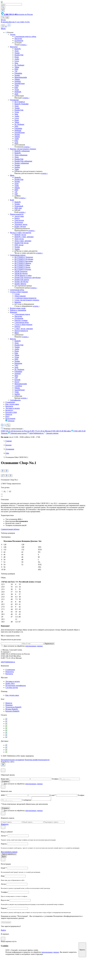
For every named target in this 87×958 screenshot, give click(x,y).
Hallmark (17, 92)
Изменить (4, 824)
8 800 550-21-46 (15, 431)
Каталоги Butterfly (12, 711)
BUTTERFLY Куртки (22, 269)
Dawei (16, 382)
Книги (17, 218)
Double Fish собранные (23, 161)
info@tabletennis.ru (36, 433)
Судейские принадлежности (25, 298)
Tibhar (16, 67)
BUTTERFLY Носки (22, 267)
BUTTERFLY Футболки (23, 259)
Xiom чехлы (19, 239)
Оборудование (20, 296)
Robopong (18, 363)
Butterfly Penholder (21, 104)
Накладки (18, 38)
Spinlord (17, 81)
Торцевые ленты (20, 224)
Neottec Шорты (20, 284)
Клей (12, 200)
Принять (82, 950)
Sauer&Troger (19, 83)
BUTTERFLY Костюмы (23, 261)
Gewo (16, 61)
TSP (16, 194)
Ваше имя (4, 779)
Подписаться (49, 643)
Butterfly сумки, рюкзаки (24, 237)
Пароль (4, 844)
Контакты (9, 406)
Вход (7, 416)
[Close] (3, 764)
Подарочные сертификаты (15, 685)
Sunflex (17, 167)
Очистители (19, 220)
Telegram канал (18, 433)
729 (15, 71)
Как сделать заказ (12, 404)
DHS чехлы (18, 245)
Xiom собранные (20, 155)
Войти (4, 856)
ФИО (3, 795)
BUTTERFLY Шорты (22, 263)
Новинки (13, 312)
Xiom (16, 51)
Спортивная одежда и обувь (25, 36)
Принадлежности (16, 214)
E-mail (53, 795)
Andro (16, 59)
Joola (16, 94)
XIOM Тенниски (20, 271)
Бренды (13, 339)
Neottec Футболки (21, 282)
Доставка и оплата (12, 408)
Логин (4, 836)
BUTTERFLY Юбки (22, 265)
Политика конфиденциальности (37, 760)
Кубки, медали (20, 226)
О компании (10, 402)
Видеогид (9, 410)
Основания (18, 41)
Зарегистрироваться (9, 854)
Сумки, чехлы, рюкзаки (23, 329)
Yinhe (16, 85)
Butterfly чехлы (20, 235)
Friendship (18, 73)
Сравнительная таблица (10, 529)
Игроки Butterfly (11, 709)
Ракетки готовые (21, 320)
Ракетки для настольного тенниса (23, 149)
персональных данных (34, 646)
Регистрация (10, 418)
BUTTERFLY (19, 102)
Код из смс (5, 900)
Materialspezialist (20, 77)
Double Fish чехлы (21, 243)
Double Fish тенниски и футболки (27, 277)
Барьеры (17, 302)
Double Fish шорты (21, 280)
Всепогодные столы (17, 308)
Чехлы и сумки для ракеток (20, 233)
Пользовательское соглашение (12, 760)
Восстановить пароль (9, 852)
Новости (8, 414)
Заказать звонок (52, 433)
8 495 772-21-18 (40, 431)
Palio (16, 88)
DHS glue (18, 208)
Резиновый (18, 206)
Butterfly (17, 49)
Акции (12, 34)
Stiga (16, 63)
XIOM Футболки (21, 273)
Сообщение (26, 800)
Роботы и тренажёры (18, 310)
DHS (16, 69)
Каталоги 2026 (11, 412)
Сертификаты (15, 400)
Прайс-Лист (10, 683)
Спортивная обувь (17, 290)
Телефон (55, 779)
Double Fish (18, 55)
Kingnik (17, 380)
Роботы (17, 327)
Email (3, 868)
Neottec (17, 75)
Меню (3, 29)
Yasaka (17, 53)
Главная (8, 441)
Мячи (12, 175)
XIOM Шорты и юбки (23, 275)
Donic (16, 57)
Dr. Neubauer (19, 65)
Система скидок (11, 687)
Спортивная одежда (17, 255)
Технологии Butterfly (13, 707)
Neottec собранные (21, 163)
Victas (16, 90)
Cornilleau (18, 386)
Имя (3, 876)
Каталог (8, 445)
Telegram (10, 421)
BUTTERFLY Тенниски (23, 257)
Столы (17, 294)
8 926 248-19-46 (61, 431)
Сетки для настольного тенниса (26, 300)
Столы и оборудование (19, 292)
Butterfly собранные (22, 151)
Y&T (16, 365)
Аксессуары (19, 216)
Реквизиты (9, 672)
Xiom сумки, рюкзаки (22, 241)
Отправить (5, 781)
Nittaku (17, 79)
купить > (23, 45)
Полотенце (18, 222)
